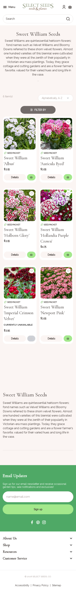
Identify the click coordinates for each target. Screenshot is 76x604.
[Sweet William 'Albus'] (20, 133)
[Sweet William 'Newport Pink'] (56, 282)
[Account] (64, 7)
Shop (6, 545)
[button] (32, 522)
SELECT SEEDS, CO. (42, 576)
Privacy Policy (41, 585)
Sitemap (56, 585)
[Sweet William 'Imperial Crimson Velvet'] (20, 282)
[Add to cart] (31, 177)
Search (10, 18)
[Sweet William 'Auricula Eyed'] (56, 133)
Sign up (38, 509)
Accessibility (22, 585)
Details (15, 177)
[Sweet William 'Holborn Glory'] (20, 205)
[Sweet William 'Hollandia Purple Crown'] (56, 205)
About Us (10, 538)
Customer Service (15, 558)
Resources (10, 552)
